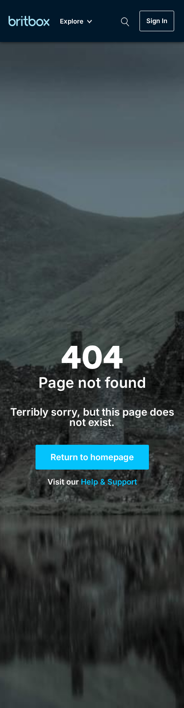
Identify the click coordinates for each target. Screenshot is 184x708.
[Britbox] (29, 21)
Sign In (156, 21)
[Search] (125, 21)
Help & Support (109, 481)
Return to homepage (92, 457)
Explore (71, 21)
